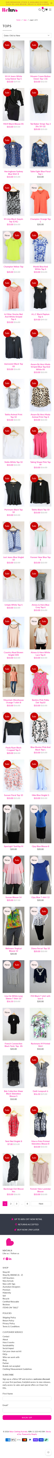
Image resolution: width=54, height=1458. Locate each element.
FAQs (5, 1354)
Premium (6, 1290)
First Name (8, 1393)
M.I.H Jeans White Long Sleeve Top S (13, 77)
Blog (5, 1360)
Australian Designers (11, 1287)
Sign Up (27, 1417)
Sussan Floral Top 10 (13, 795)
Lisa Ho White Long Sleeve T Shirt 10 (14, 997)
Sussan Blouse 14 (13, 897)
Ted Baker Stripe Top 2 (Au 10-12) (40, 125)
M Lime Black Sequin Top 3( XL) (13, 220)
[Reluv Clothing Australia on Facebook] (4, 1259)
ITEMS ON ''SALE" (11, 1307)
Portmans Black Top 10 (13, 510)
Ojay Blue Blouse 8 (40, 846)
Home (18, 20)
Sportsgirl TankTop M (13, 846)
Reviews (6, 1304)
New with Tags (9, 1284)
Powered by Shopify (29, 1434)
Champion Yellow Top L (13, 267)
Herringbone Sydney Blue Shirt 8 (13, 172)
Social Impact (8, 1348)
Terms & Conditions (11, 1326)
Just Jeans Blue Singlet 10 (13, 558)
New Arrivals (8, 1281)
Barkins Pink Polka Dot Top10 (40, 701)
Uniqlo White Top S (14, 604)
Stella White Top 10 (13, 462)
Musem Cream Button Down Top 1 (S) (40, 77)
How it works (8, 1342)
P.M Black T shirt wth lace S (40, 997)
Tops (25, 20)
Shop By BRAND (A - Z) (13, 1275)
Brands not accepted (11, 1366)
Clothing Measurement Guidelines (17, 1369)
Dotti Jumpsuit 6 (40, 1091)
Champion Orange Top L (40, 220)
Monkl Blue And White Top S (40, 267)
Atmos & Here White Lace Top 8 (40, 653)
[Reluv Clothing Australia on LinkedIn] (10, 1259)
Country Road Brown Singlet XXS (13, 653)
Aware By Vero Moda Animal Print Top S (40, 415)
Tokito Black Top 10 (40, 509)
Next (41, 1203)
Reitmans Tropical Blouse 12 (14, 949)
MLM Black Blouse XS (13, 124)
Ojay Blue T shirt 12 (40, 897)
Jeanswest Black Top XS (13, 365)
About (5, 1339)
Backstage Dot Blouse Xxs (14, 1189)
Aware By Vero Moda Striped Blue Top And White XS (40, 366)
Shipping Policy (9, 1317)
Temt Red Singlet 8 (13, 1141)
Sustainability (8, 1345)
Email (6, 1405)
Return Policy (8, 1320)
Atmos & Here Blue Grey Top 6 (40, 605)
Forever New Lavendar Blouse (40, 1189)
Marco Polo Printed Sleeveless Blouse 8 (40, 1142)
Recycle (6, 1298)
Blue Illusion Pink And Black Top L (40, 748)
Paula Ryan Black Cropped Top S (13, 748)
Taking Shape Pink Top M (40, 463)
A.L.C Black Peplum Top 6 (40, 315)
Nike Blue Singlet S (40, 795)
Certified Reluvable (11, 1301)
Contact (6, 1336)
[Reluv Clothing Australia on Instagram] (7, 1259)
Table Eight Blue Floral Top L (40, 172)
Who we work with (11, 1357)
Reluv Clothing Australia (18, 1432)
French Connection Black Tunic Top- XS (14, 1044)
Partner (6, 1363)
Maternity (7, 1292)
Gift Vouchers (8, 1278)
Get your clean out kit (12, 1351)
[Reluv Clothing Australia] (19, 10)
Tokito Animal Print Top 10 (13, 415)
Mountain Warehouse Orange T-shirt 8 (14, 701)
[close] (51, 3)
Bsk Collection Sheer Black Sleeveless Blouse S (13, 1093)
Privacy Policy (9, 1323)
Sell (4, 1295)
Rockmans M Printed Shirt (40, 1044)
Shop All (6, 1272)
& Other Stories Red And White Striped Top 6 (13, 316)
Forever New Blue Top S (40, 558)
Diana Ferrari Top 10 (40, 948)
